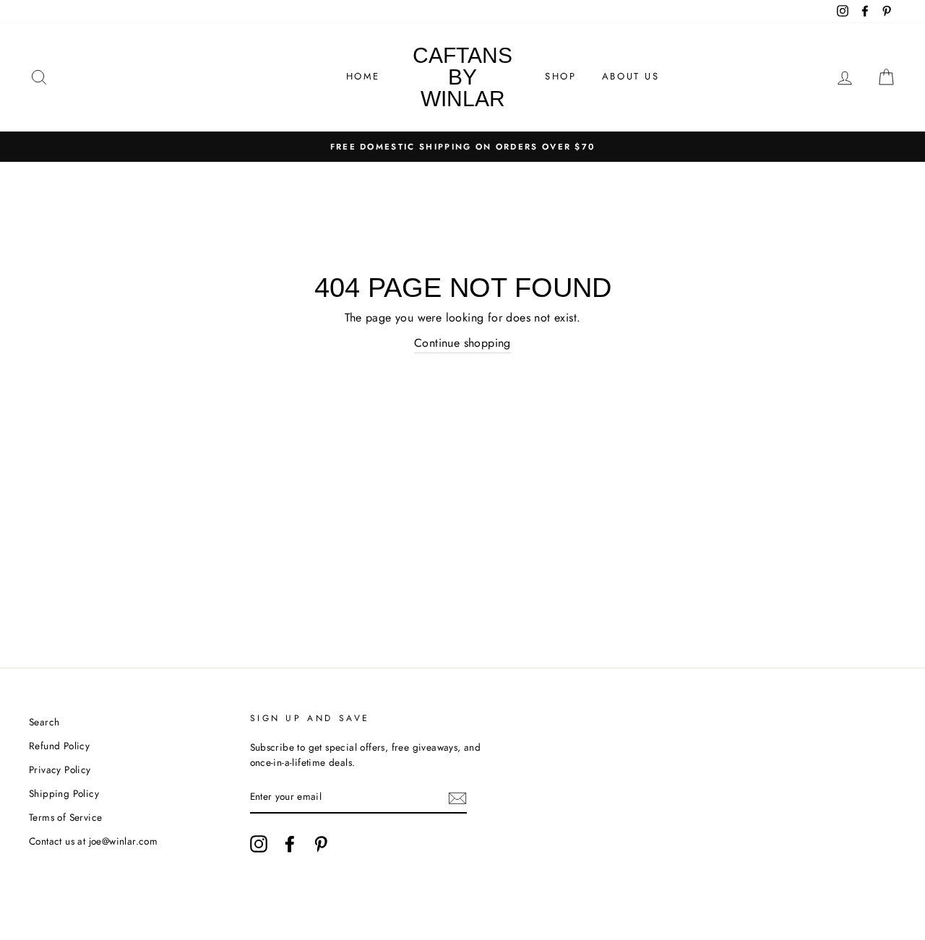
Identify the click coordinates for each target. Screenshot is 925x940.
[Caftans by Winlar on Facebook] (289, 844)
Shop (560, 76)
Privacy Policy (60, 769)
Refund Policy (59, 745)
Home (363, 76)
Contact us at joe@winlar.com (93, 841)
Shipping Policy (64, 793)
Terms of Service (65, 817)
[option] (462, 147)
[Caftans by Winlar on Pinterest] (321, 844)
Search (44, 722)
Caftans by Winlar (462, 77)
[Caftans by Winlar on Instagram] (258, 844)
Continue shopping (462, 343)
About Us (631, 76)
